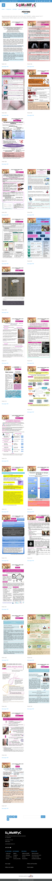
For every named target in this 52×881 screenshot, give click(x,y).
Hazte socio (8, 853)
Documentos (24, 858)
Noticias (7, 858)
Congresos (15, 855)
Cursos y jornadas (17, 858)
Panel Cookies (30, 867)
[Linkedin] (10, 817)
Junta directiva (9, 856)
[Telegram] (13, 817)
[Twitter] (8, 819)
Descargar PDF (5, 66)
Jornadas (15, 856)
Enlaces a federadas (26, 855)
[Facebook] (8, 817)
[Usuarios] (41, 1)
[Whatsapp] (16, 817)
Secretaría (8, 855)
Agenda (14, 853)
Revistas (24, 856)
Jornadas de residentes (36, 858)
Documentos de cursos (36, 855)
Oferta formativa (35, 853)
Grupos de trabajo (35, 856)
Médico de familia (25, 853)
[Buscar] (39, 1)
